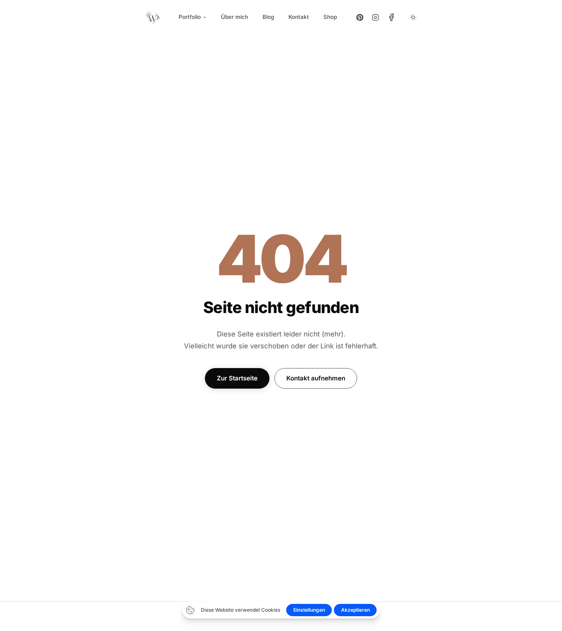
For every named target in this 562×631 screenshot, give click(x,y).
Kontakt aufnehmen (315, 378)
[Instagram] (375, 17)
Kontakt (298, 17)
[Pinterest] (360, 17)
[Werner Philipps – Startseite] (154, 17)
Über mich (234, 17)
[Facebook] (391, 17)
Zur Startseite (237, 378)
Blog (268, 17)
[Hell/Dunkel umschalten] (413, 17)
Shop (330, 17)
